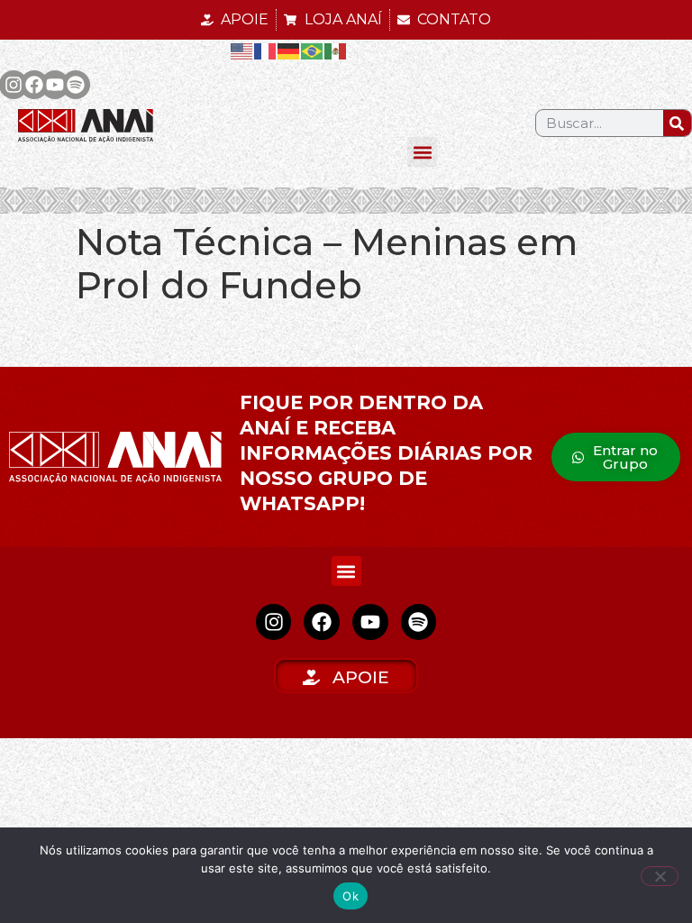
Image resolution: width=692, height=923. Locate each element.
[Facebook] (34, 84)
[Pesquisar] (677, 123)
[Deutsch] (289, 50)
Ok (350, 896)
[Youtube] (55, 84)
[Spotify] (75, 84)
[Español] (336, 50)
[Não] (659, 876)
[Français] (266, 50)
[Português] (312, 50)
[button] (422, 152)
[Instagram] (274, 622)
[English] (242, 50)
